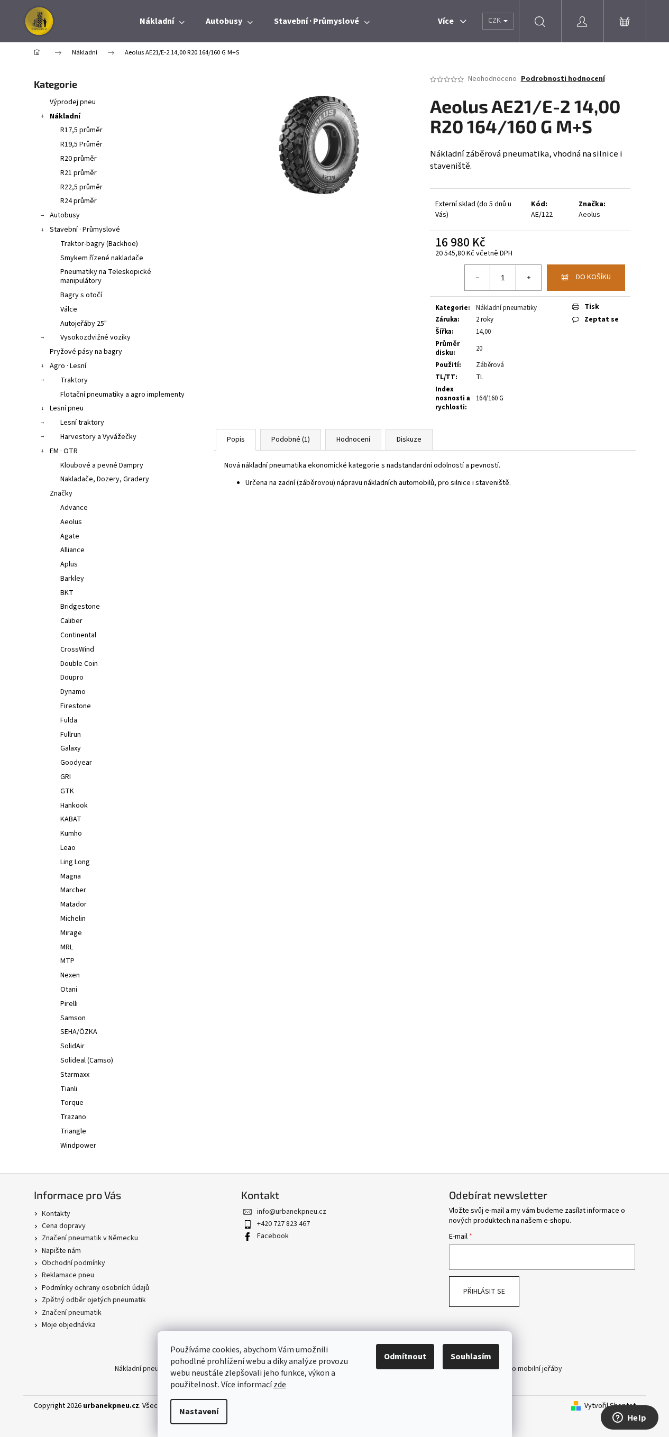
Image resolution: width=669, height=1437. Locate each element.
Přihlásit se (484, 1291)
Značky (61, 493)
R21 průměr (78, 173)
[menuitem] (162, 21)
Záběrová (490, 365)
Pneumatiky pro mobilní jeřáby (514, 1368)
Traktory (74, 380)
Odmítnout (405, 1356)
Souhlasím (471, 1356)
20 (479, 348)
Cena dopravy (64, 1226)
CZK (495, 20)
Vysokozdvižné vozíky (95, 337)
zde (279, 1384)
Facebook (273, 1236)
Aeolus (589, 214)
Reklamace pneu (68, 1275)
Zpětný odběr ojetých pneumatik (94, 1300)
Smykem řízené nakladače (101, 258)
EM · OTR (64, 451)
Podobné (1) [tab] (290, 439)
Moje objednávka (69, 1325)
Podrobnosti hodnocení (563, 79)
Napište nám (61, 1251)
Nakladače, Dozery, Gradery (104, 479)
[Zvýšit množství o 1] (528, 277)
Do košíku (593, 277)
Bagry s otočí (81, 295)
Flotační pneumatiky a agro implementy (122, 394)
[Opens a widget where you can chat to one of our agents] (629, 1418)
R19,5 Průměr (81, 144)
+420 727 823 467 (283, 1224)
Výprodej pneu (73, 102)
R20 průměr (78, 158)
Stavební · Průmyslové (85, 229)
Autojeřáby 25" (83, 323)
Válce (68, 309)
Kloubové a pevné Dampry (101, 465)
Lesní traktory (82, 422)
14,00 (483, 331)
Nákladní (65, 116)
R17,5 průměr (81, 130)
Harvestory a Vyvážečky (98, 437)
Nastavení (198, 1411)
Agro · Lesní (68, 366)
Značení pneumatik (72, 1312)
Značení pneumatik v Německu (90, 1238)
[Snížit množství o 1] (477, 277)
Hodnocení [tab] (353, 439)
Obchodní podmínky (73, 1263)
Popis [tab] (236, 439)
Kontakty (56, 1214)
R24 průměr (78, 201)
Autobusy (65, 215)
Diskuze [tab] (409, 439)
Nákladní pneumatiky (506, 308)
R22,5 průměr (81, 187)
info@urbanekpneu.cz (291, 1211)
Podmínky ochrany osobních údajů (95, 1288)
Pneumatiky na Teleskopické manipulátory (105, 276)
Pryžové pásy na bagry (86, 351)
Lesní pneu (67, 408)
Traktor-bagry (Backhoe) (99, 244)
